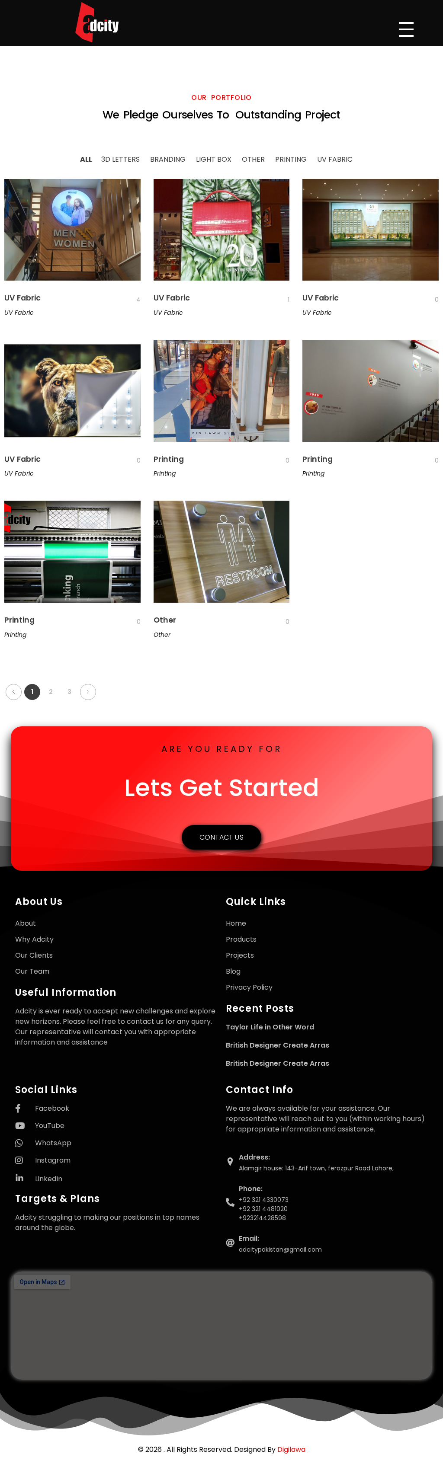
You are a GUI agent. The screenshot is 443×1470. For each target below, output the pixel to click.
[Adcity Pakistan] (118, 22)
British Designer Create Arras (277, 1045)
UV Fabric (22, 298)
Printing (169, 459)
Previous (14, 692)
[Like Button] (131, 299)
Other (165, 620)
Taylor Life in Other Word (270, 1027)
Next (88, 692)
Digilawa (291, 1449)
